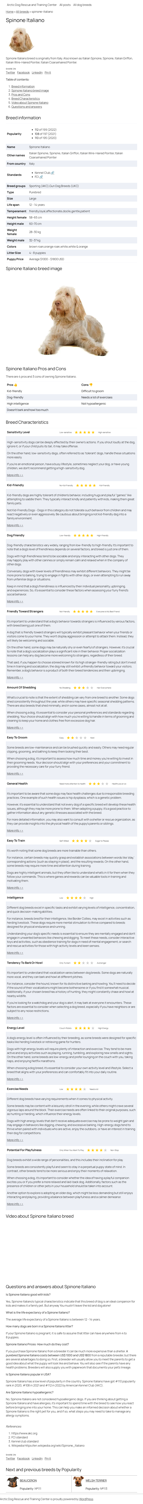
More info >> (15, 475)
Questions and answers (26, 107)
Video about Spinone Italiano (29, 103)
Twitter (10, 72)
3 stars (85, 432)
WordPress (86, 1499)
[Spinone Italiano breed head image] (21, 51)
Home (10, 12)
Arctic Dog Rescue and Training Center (32, 5)
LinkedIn (37, 72)
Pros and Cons (20, 94)
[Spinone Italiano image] (71, 361)
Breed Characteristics (25, 98)
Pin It (48, 72)
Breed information (23, 86)
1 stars (76, 432)
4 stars (89, 432)
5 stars (93, 432)
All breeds (22, 12)
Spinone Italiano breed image (30, 90)
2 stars (81, 432)
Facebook (23, 72)
